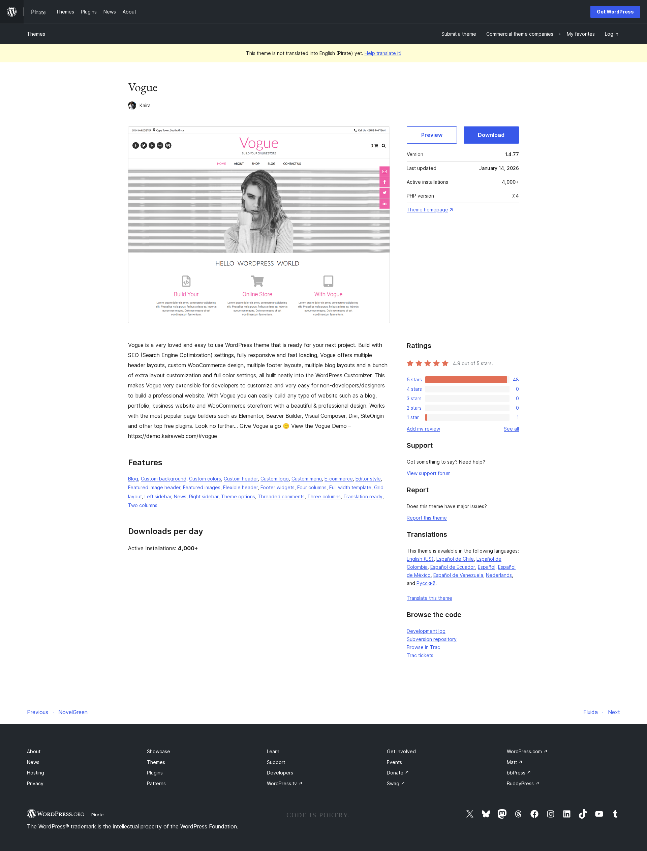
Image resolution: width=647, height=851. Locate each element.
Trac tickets (420, 655)
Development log (426, 631)
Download (491, 134)
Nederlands (499, 575)
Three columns (324, 496)
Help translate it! (383, 53)
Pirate (97, 814)
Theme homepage (427, 209)
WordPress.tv (285, 783)
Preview (431, 134)
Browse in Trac (423, 647)
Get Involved (401, 751)
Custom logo (274, 478)
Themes (36, 34)
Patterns (156, 783)
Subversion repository (432, 639)
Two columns (142, 505)
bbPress (519, 772)
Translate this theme (429, 598)
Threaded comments (281, 496)
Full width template (350, 487)
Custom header (241, 478)
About (33, 751)
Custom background (163, 478)
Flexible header (240, 487)
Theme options (238, 496)
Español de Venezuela (458, 575)
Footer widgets (277, 487)
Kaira (145, 105)
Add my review (423, 429)
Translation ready (362, 496)
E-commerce (339, 478)
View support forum (429, 473)
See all (511, 429)
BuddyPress (523, 783)
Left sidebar (158, 496)
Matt (515, 762)
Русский (426, 583)
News (180, 496)
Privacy (35, 783)
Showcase (158, 751)
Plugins (155, 772)
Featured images (201, 487)
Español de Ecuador (452, 567)
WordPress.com (527, 751)
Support (276, 762)
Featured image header (154, 487)
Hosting (35, 772)
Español (486, 567)
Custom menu (306, 478)
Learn (273, 751)
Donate (398, 772)
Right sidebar (203, 496)
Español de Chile (455, 559)
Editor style (368, 478)
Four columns (312, 487)
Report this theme (427, 518)
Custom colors (205, 478)
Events (394, 762)
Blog (133, 478)
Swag (396, 783)
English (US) (420, 559)
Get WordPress (615, 11)
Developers (280, 772)
